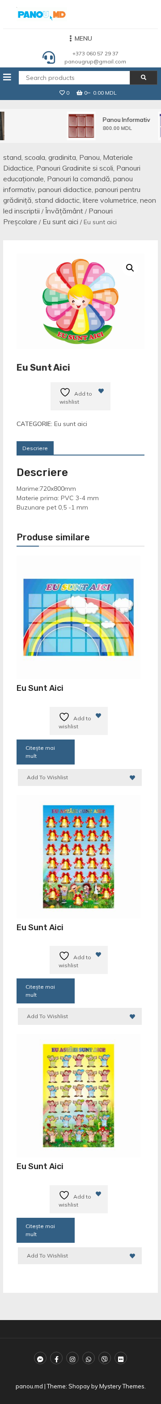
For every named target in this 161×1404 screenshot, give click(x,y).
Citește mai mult (40, 751)
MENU (83, 38)
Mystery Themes (121, 1386)
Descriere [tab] (35, 448)
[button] (130, 268)
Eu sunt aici (60, 221)
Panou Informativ (125, 119)
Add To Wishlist (47, 777)
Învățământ (64, 210)
